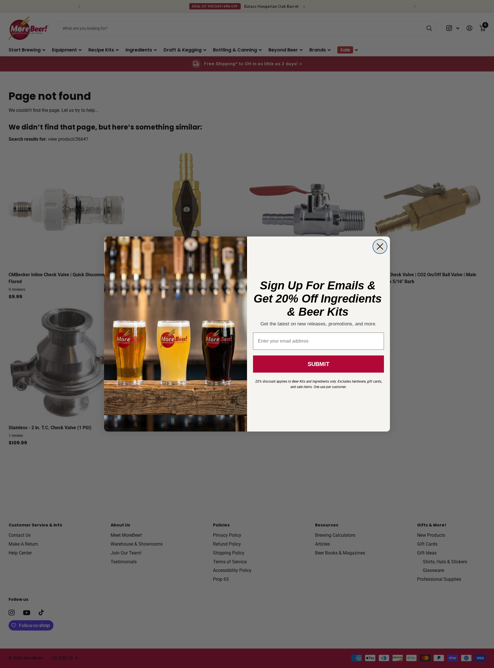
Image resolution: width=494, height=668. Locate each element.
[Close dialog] (380, 246)
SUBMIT (318, 364)
